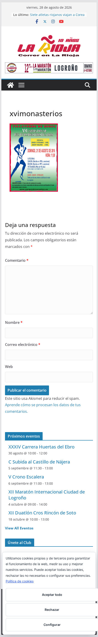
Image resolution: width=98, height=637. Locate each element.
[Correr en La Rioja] (10, 85)
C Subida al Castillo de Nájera (39, 462)
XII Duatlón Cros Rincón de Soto (42, 513)
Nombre (14, 322)
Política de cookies (20, 581)
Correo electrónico (22, 344)
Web (9, 366)
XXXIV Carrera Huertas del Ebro (41, 447)
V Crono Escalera (26, 477)
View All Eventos (19, 528)
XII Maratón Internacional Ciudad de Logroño (46, 495)
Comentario (16, 260)
